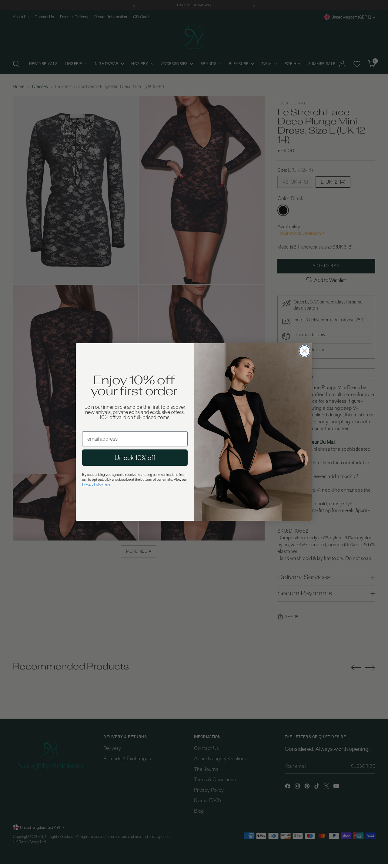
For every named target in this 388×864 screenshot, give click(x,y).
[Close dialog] (304, 351)
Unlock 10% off (135, 457)
